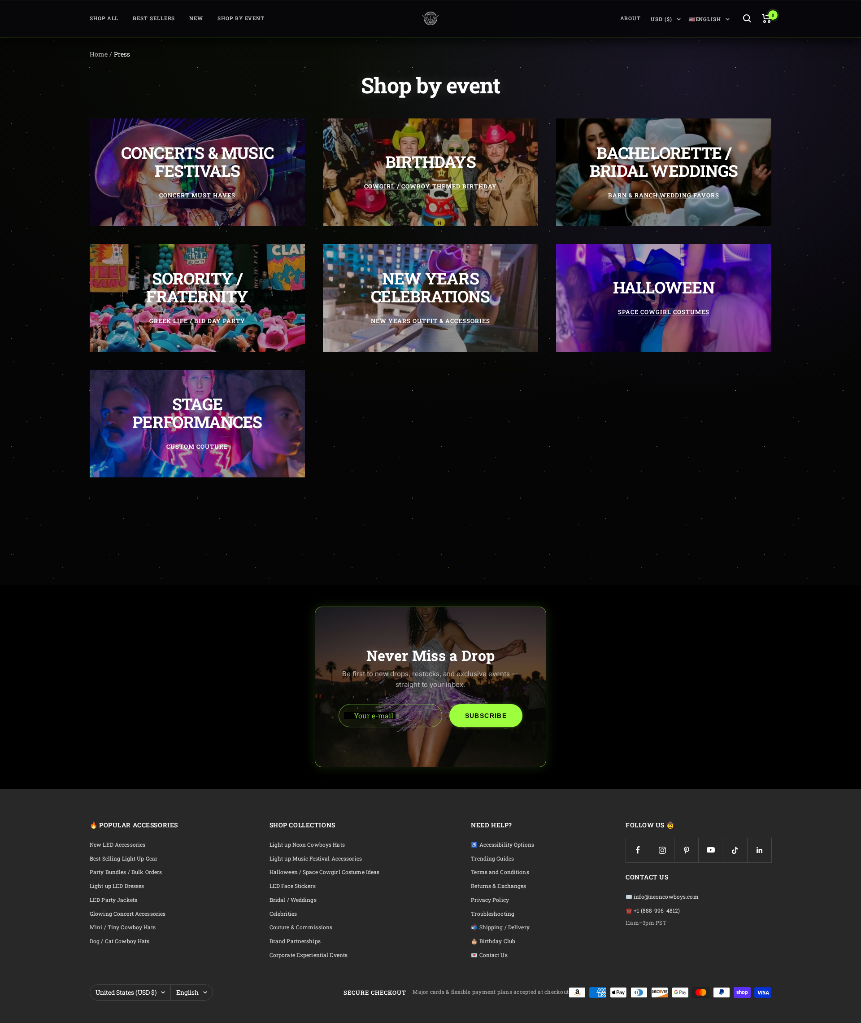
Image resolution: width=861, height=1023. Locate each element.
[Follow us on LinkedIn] (759, 850)
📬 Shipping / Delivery (500, 927)
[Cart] (766, 18)
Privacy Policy (490, 899)
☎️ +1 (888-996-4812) (653, 910)
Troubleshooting (492, 913)
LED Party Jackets (113, 899)
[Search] (747, 18)
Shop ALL (104, 18)
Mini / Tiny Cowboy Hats (123, 927)
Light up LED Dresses (117, 886)
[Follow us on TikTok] (735, 850)
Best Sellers (154, 18)
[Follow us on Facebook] (638, 850)
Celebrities (283, 913)
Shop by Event (241, 18)
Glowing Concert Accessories (127, 913)
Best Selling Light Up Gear (123, 858)
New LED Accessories (117, 844)
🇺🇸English (705, 19)
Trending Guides (492, 858)
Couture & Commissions (301, 927)
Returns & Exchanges (498, 886)
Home (99, 54)
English (187, 992)
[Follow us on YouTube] (710, 850)
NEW (196, 18)
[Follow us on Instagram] (662, 850)
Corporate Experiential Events (309, 955)
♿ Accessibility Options (502, 844)
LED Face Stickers (293, 886)
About (630, 18)
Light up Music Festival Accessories (316, 858)
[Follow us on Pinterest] (686, 850)
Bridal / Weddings (293, 899)
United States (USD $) (126, 992)
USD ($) (661, 19)
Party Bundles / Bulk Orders (126, 872)
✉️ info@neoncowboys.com (662, 896)
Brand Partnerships (295, 941)
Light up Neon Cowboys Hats (307, 844)
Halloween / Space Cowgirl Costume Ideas (325, 872)
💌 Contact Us (489, 955)
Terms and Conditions (500, 872)
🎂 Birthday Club (493, 941)
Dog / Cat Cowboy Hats (120, 941)
